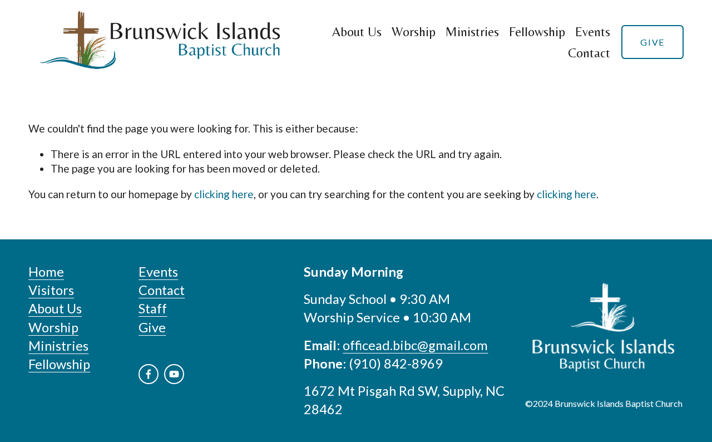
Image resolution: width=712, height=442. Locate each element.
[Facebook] (149, 374)
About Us (357, 31)
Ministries (472, 31)
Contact (589, 52)
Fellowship (537, 31)
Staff (153, 308)
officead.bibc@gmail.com (415, 345)
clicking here (224, 194)
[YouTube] (174, 374)
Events (592, 31)
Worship (414, 31)
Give (652, 42)
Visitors (51, 290)
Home (46, 271)
